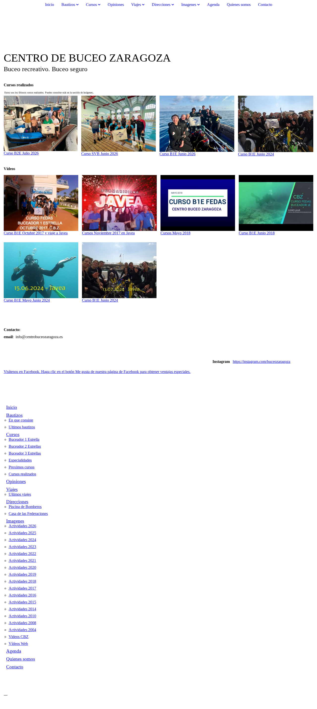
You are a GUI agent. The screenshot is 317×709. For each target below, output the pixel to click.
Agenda (213, 4)
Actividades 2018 (22, 581)
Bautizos (68, 4)
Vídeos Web (18, 644)
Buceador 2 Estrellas (25, 446)
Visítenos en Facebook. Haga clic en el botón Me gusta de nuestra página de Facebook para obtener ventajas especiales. (97, 372)
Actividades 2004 (22, 630)
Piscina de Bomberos (25, 507)
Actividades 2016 (22, 595)
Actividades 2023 (22, 547)
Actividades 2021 (22, 560)
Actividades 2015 (22, 602)
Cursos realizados (22, 474)
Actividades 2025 (22, 533)
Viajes (136, 4)
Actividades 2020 (22, 567)
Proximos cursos (21, 467)
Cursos (91, 4)
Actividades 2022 (22, 554)
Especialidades (20, 460)
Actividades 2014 (22, 609)
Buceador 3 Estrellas (25, 453)
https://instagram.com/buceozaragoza (261, 361)
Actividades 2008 (22, 623)
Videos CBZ (18, 637)
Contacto (265, 4)
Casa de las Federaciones (28, 513)
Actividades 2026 (22, 526)
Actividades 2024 (22, 540)
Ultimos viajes (20, 494)
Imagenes (188, 4)
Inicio (49, 4)
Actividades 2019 (22, 574)
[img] (158, 30)
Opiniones (116, 4)
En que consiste (21, 420)
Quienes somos (239, 4)
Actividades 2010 (22, 616)
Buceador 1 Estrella (24, 439)
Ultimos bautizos (22, 427)
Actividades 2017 (22, 588)
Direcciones (161, 4)
